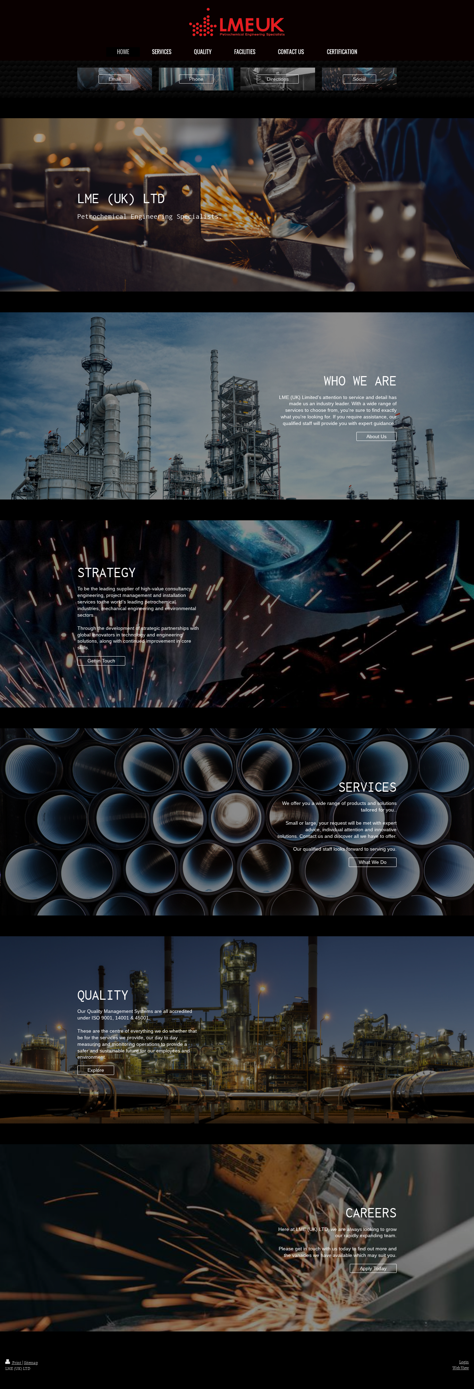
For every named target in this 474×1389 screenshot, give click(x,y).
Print (16, 1363)
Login (464, 1362)
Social (359, 79)
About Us (376, 436)
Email (115, 79)
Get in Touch (101, 660)
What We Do (373, 862)
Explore (95, 1070)
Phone (196, 79)
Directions (278, 79)
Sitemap (31, 1363)
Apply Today (373, 1268)
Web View (460, 1368)
